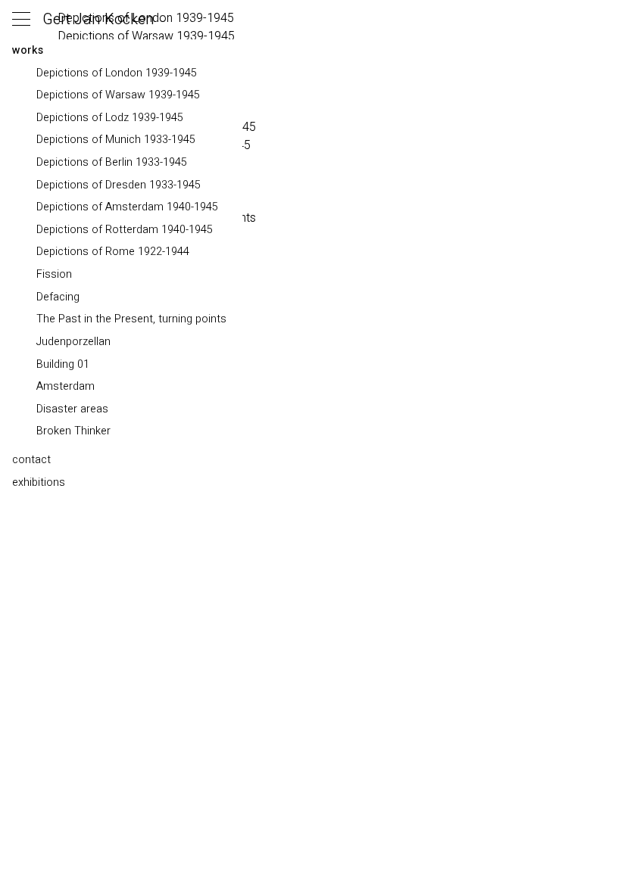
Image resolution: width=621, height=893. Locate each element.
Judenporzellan (73, 342)
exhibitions (38, 482)
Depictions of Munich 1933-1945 (115, 140)
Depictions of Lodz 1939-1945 (109, 118)
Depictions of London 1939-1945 (116, 73)
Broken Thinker (73, 431)
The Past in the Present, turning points (131, 319)
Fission (54, 274)
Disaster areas (72, 409)
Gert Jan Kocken (98, 19)
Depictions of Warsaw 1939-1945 (118, 95)
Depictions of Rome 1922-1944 (112, 252)
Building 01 (62, 364)
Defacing (58, 297)
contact (31, 460)
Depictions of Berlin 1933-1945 (111, 162)
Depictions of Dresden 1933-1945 (118, 185)
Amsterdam (65, 386)
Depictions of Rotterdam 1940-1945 (124, 230)
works (27, 50)
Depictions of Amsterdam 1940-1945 (127, 207)
